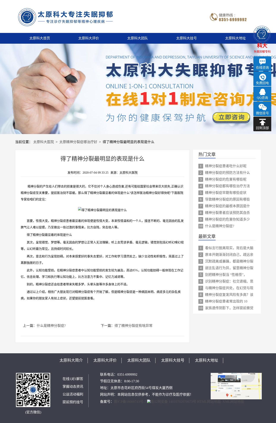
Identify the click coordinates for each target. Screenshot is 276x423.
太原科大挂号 (186, 38)
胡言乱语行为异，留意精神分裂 (226, 268)
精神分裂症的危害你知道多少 (225, 219)
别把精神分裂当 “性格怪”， (223, 274)
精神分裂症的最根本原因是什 (225, 206)
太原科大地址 (235, 38)
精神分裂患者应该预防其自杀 (225, 213)
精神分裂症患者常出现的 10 (223, 301)
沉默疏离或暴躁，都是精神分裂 (226, 261)
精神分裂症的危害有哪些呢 (223, 179)
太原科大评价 (88, 38)
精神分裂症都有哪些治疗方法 (225, 186)
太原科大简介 (71, 360)
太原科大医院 (43, 142)
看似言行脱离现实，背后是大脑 (226, 248)
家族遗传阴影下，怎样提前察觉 (226, 308)
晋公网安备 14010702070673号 (173, 401)
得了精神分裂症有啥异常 (133, 325)
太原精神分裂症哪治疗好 (78, 142)
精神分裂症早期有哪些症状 (223, 193)
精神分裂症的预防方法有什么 (225, 172)
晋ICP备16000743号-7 (130, 401)
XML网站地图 (233, 401)
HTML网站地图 (209, 401)
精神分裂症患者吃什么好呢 (223, 166)
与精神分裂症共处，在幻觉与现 (226, 288)
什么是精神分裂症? (51, 325)
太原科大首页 (39, 38)
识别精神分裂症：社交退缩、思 (226, 281)
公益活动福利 (73, 394)
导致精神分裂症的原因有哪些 (225, 199)
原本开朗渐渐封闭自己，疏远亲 (226, 254)
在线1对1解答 (73, 379)
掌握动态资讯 (73, 386)
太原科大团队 (137, 38)
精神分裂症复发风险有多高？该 (226, 294)
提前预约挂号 (73, 402)
